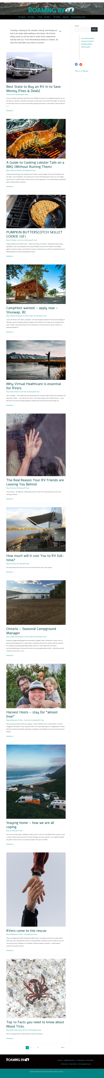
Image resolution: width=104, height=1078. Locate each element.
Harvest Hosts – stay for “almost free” (32, 714)
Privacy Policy (89, 1060)
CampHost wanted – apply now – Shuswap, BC (32, 310)
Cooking (12, 170)
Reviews (16, 391)
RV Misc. (20, 720)
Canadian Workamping (16, 316)
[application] (34, 17)
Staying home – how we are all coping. (30, 824)
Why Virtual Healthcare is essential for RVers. (33, 386)
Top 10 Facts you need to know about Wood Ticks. (35, 1024)
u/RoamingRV (87, 44)
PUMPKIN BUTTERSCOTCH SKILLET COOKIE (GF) (34, 234)
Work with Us (73, 1064)
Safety (16, 1030)
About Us (60, 1060)
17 (38, 1047)
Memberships (13, 720)
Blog (7, 170)
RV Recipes (18, 170)
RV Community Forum (84, 1064)
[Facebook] (76, 64)
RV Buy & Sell (10, 94)
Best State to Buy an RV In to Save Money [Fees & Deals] (33, 88)
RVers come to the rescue (26, 930)
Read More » (10, 110)
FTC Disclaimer (80, 1060)
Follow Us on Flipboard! (81, 71)
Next (63, 1047)
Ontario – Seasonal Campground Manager (31, 630)
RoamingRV (86, 47)
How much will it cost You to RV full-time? (35, 557)
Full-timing (13, 488)
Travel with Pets (22, 1030)
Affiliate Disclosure (69, 1060)
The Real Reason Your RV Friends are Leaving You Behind (35, 482)
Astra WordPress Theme (69, 1071)
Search (77, 26)
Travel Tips (20, 240)
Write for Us (65, 1064)
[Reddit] (80, 64)
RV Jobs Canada (28, 316)
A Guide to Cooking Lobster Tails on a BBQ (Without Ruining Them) (35, 164)
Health (11, 391)
